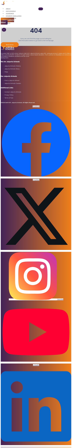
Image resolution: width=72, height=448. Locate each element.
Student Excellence (13, 16)
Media (8, 23)
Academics (10, 13)
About (8, 9)
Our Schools (11, 11)
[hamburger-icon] (40, 8)
